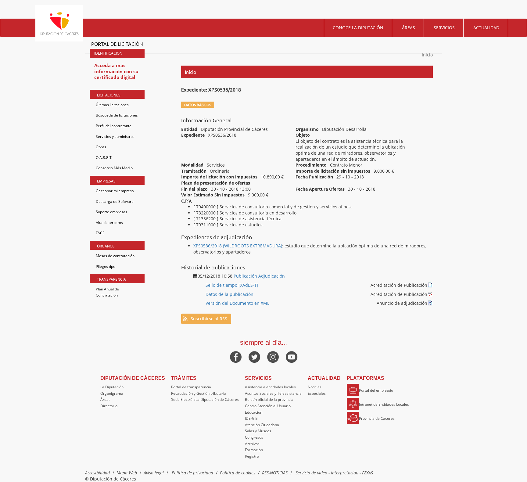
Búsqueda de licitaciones (117, 115)
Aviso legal (154, 473)
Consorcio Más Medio (114, 168)
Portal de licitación (117, 44)
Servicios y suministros (115, 136)
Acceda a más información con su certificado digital (116, 71)
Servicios (444, 28)
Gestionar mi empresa (115, 190)
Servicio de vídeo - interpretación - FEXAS (334, 473)
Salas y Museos (258, 430)
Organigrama (111, 393)
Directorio (108, 405)
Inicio (427, 55)
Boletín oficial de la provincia (269, 399)
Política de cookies (237, 473)
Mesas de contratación (115, 255)
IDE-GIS (251, 418)
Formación (254, 449)
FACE (100, 233)
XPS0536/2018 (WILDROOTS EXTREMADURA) (237, 246)
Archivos (252, 443)
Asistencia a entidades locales (270, 387)
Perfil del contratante (113, 125)
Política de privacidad (192, 473)
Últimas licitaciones (112, 104)
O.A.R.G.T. (104, 157)
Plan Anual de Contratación (107, 292)
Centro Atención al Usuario (268, 405)
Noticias (314, 387)
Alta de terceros (109, 222)
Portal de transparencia (191, 387)
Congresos (254, 437)
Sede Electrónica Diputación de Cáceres (205, 399)
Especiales (317, 393)
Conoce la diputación (358, 28)
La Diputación (112, 387)
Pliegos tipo (105, 266)
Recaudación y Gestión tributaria (198, 393)
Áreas (408, 28)
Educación (253, 412)
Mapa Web (127, 473)
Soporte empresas (111, 211)
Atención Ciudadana (262, 424)
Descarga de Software (115, 201)
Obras (101, 146)
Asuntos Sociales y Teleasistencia (273, 393)
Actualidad (486, 28)
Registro (252, 456)
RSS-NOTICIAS (275, 473)
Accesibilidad (97, 473)
